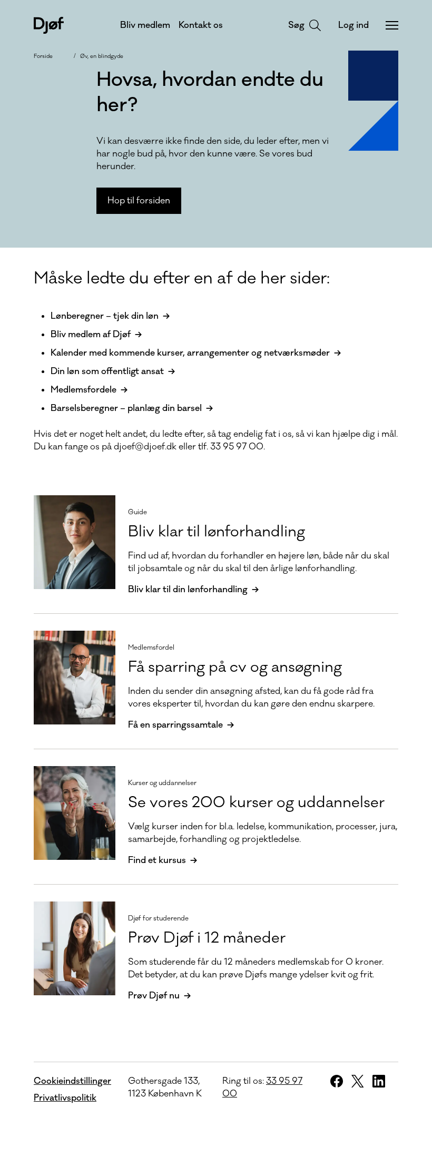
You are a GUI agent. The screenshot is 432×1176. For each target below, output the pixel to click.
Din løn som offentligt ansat (107, 371)
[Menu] (392, 25)
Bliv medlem (145, 25)
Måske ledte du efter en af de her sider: (182, 278)
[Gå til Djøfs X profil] (357, 1081)
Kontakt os (201, 25)
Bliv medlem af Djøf (91, 334)
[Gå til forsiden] (49, 25)
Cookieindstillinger (72, 1081)
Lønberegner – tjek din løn (105, 316)
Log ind (353, 25)
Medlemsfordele (83, 390)
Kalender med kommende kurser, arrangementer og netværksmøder (190, 353)
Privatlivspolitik (65, 1098)
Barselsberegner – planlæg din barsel (126, 408)
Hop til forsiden (138, 201)
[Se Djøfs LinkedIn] (378, 1081)
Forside (43, 56)
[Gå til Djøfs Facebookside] (336, 1081)
